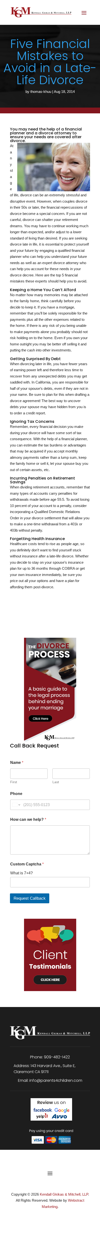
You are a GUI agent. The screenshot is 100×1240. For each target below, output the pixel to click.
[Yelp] (57, 1217)
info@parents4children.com (55, 1080)
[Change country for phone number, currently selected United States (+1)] (16, 805)
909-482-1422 (57, 1057)
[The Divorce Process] (50, 685)
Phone (16, 794)
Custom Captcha (27, 864)
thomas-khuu (40, 91)
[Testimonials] (50, 951)
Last (55, 782)
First (13, 782)
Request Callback (30, 898)
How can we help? (28, 819)
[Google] (50, 1217)
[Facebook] (43, 1217)
